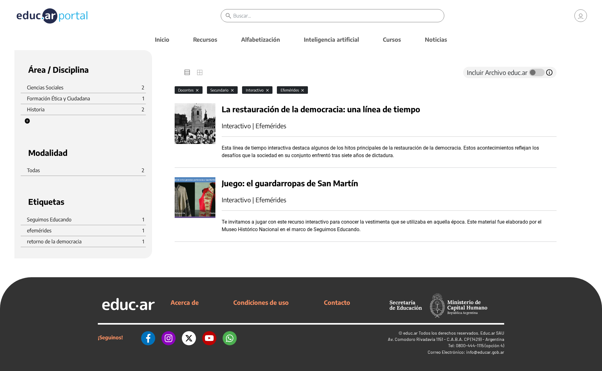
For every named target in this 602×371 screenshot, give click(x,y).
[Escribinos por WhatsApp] (230, 337)
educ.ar (410, 333)
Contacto (337, 302)
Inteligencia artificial (331, 39)
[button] (27, 121)
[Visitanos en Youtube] (209, 337)
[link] (580, 15)
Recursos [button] (205, 39)
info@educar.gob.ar (485, 352)
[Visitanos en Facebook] (148, 337)
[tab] (187, 72)
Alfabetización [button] (260, 39)
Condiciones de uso (261, 302)
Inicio (162, 39)
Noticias (436, 39)
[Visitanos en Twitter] (189, 337)
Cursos (392, 39)
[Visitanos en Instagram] (168, 337)
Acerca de (185, 302)
